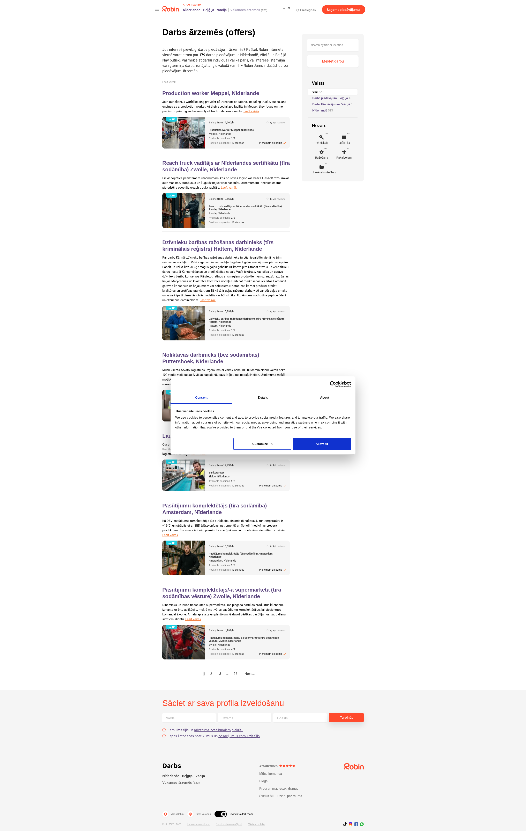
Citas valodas (200, 814)
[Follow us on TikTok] (346, 825)
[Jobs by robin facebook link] (356, 824)
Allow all (322, 444)
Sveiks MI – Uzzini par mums (280, 796)
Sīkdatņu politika (256, 824)
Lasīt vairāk (169, 82)
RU (288, 7)
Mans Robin (174, 814)
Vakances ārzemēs (248, 10)
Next (250, 674)
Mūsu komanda (270, 774)
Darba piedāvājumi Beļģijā (331, 98)
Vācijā (222, 10)
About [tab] (324, 397)
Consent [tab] (201, 397)
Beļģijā (208, 10)
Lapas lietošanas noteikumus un (214, 736)
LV (284, 7)
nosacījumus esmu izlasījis (239, 736)
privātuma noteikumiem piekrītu (218, 730)
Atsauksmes (277, 766)
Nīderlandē (191, 10)
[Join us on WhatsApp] (361, 825)
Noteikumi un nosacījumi (229, 824)
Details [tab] (263, 397)
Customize (260, 444)
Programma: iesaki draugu (279, 788)
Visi (317, 92)
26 (235, 674)
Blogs (263, 781)
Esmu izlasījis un (205, 730)
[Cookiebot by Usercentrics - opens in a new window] (333, 384)
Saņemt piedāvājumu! (344, 10)
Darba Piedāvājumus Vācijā (332, 104)
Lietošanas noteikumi (198, 824)
